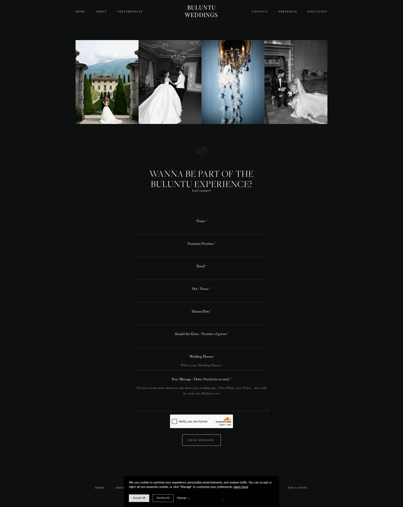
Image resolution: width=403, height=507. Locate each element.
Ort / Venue (200, 289)
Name (200, 221)
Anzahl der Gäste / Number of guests (200, 334)
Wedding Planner (201, 357)
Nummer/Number (200, 244)
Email (200, 266)
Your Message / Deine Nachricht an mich (200, 379)
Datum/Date (200, 312)
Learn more (241, 487)
